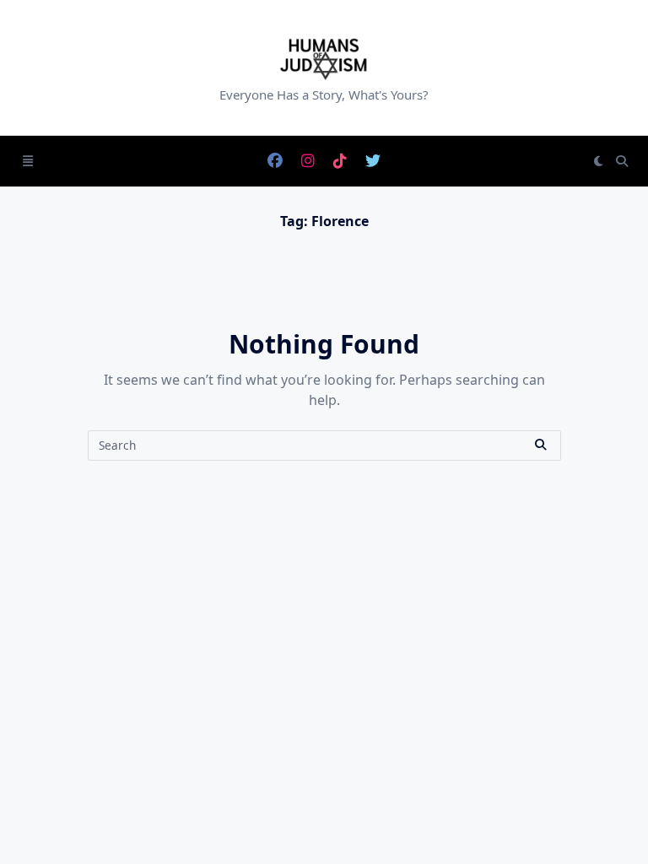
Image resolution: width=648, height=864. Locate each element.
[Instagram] (308, 162)
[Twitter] (373, 162)
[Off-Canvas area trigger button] (27, 161)
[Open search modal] (622, 161)
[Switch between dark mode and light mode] (599, 161)
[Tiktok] (340, 162)
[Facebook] (275, 162)
